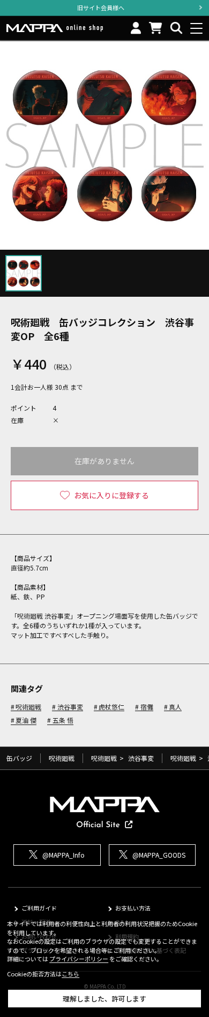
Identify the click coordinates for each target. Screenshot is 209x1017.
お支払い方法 (133, 908)
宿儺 (146, 707)
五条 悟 (63, 720)
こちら (70, 973)
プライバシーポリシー (78, 958)
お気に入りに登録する (111, 495)
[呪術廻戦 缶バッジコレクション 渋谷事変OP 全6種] (104, 145)
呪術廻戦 (28, 707)
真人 (175, 707)
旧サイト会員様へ (100, 7)
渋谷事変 (70, 707)
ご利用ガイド (39, 908)
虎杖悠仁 (111, 707)
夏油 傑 (26, 720)
